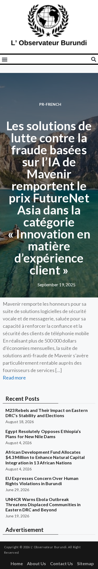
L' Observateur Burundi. (49, 547)
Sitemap (85, 563)
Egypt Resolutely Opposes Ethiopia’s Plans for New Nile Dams (43, 434)
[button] (4, 59)
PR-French (50, 104)
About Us (36, 563)
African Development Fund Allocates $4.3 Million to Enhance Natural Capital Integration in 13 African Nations (45, 457)
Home (17, 563)
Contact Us (61, 563)
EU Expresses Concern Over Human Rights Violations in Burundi (41, 481)
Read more (14, 378)
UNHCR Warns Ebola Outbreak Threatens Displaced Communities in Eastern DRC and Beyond (43, 504)
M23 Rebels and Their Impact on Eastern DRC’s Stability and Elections (46, 413)
